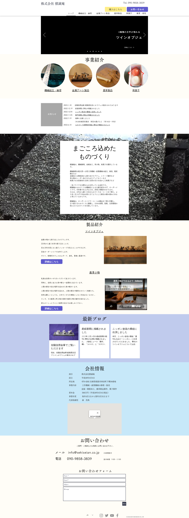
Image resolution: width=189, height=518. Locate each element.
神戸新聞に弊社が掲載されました (87, 115)
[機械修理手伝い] (90, 51)
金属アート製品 (80, 90)
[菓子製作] (101, 51)
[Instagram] (101, 515)
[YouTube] (112, 515)
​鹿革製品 (108, 90)
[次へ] (144, 35)
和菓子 (136, 90)
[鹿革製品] (98, 51)
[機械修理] (87, 51)
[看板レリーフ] (95, 51)
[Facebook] (117, 515)
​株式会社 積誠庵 (53, 3)
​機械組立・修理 (53, 90)
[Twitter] (106, 515)
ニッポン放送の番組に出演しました (88, 112)
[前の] (44, 35)
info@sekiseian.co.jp (84, 452)
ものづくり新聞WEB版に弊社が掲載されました (92, 125)
